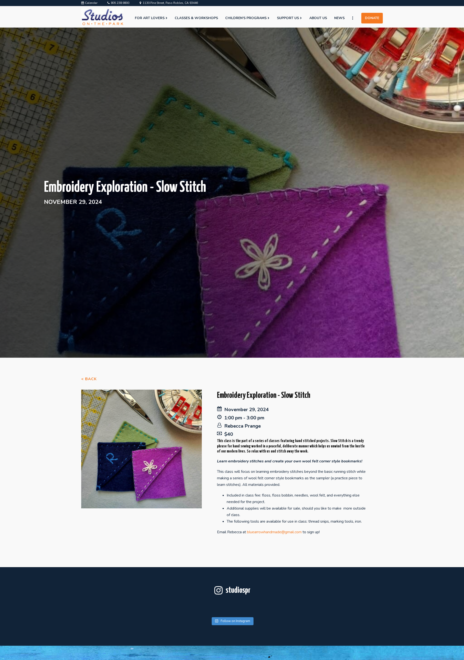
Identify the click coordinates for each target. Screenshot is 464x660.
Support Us (288, 18)
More (354, 18)
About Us (318, 18)
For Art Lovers (150, 18)
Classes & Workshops (196, 18)
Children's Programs (246, 18)
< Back (89, 379)
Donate (372, 18)
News (339, 18)
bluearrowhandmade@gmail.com (274, 532)
